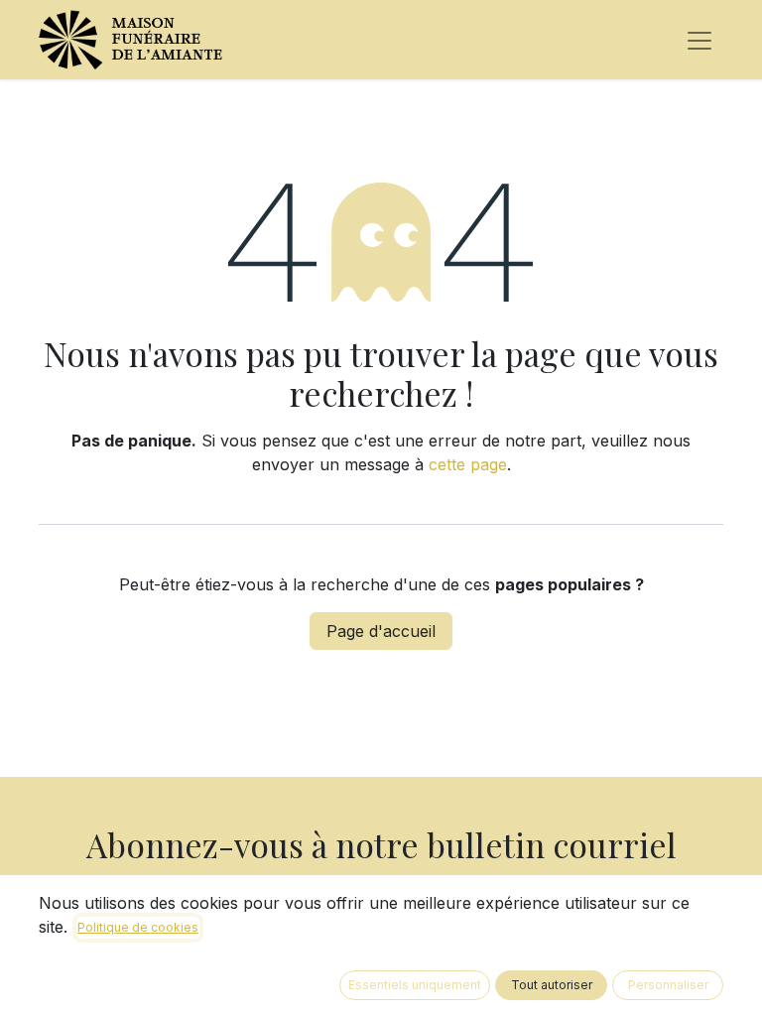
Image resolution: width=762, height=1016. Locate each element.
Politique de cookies (137, 927)
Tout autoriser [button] (551, 984)
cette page (468, 464)
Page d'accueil (381, 631)
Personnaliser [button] (668, 984)
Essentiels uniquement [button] (414, 984)
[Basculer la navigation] (699, 39)
